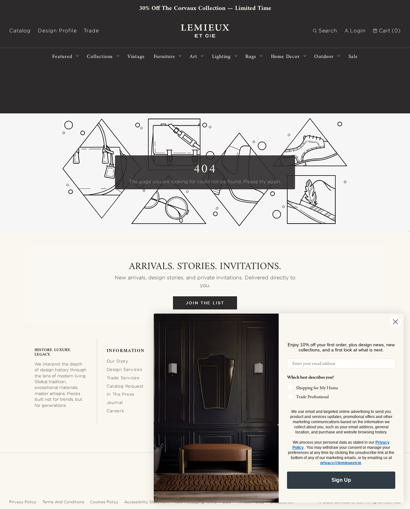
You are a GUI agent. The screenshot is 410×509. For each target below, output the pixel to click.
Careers (115, 410)
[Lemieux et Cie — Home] (205, 30)
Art (193, 56)
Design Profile (57, 30)
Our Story (117, 361)
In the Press (120, 394)
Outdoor (324, 56)
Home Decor (285, 56)
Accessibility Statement (146, 502)
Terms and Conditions (63, 502)
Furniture (164, 56)
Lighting (221, 56)
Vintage (136, 56)
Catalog (20, 30)
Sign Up (341, 480)
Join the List (205, 302)
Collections (100, 56)
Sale (353, 56)
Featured (62, 56)
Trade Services (123, 377)
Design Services (124, 369)
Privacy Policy (22, 502)
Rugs (250, 56)
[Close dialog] (395, 321)
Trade (91, 30)
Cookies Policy (104, 502)
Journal (115, 402)
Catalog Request (125, 386)
